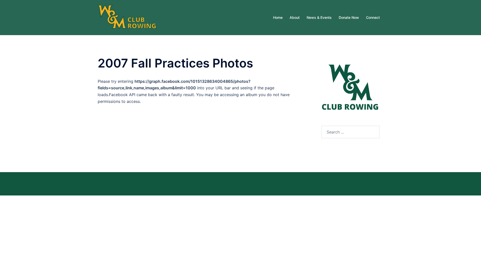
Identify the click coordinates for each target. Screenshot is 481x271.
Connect (373, 17)
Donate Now (349, 17)
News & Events (319, 17)
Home (278, 17)
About (295, 17)
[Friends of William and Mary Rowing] (127, 17)
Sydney (105, 187)
